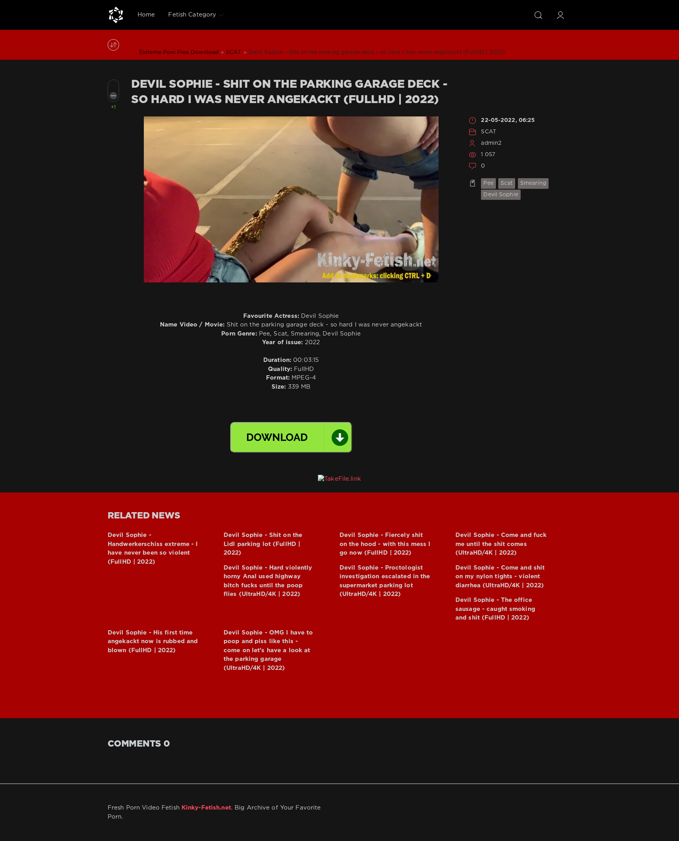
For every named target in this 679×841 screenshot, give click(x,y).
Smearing (533, 183)
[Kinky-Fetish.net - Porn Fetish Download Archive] (116, 15)
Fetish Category (192, 14)
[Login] (560, 15)
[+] (113, 85)
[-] (113, 95)
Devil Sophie (500, 194)
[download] (291, 437)
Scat (507, 183)
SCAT (488, 131)
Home (146, 14)
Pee (488, 183)
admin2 (491, 143)
